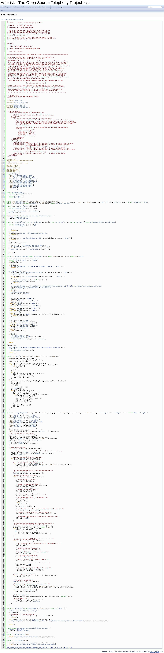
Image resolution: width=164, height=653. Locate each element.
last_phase (17, 179)
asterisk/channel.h (21, 104)
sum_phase (16, 180)
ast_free (12, 212)
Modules (23, 7)
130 (3, 180)
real (35, 429)
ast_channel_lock (15, 271)
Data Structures (44, 7)
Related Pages (15, 7)
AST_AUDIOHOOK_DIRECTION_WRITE (33, 245)
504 (3, 640)
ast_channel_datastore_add (20, 336)
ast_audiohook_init (18, 286)
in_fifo (16, 175)
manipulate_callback (31, 287)
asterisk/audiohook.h (21, 107)
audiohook (35, 211)
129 (3, 179)
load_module (19, 640)
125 (3, 174)
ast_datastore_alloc (32, 276)
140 (3, 192)
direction (111, 222)
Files (54, 7)
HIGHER (20, 302)
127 (3, 176)
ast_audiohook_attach (18, 339)
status (22, 233)
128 (3, 178)
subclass (75, 620)
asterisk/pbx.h (19, 105)
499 (3, 634)
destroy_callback (22, 206)
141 (3, 194)
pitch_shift (19, 203)
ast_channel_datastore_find (32, 238)
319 (3, 413)
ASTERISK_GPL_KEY (38, 648)
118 (3, 165)
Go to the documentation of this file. (12, 19)
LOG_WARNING (21, 266)
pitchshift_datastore (43, 216)
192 (3, 256)
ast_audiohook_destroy (17, 211)
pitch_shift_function (40, 628)
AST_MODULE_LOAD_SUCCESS (47, 644)
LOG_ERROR (18, 347)
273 (3, 356)
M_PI (17, 387)
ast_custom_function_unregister (25, 636)
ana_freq (16, 182)
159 (3, 216)
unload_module (20, 634)
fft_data (15, 174)
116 (3, 163)
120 (3, 168)
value (81, 256)
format (81, 620)
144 (3, 197)
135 (3, 186)
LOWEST (20, 307)
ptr (36, 611)
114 (3, 160)
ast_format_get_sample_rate (59, 620)
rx (28, 249)
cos (16, 388)
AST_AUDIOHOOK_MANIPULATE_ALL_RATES (88, 286)
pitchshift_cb (20, 222)
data (24, 243)
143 (3, 196)
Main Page (5, 7)
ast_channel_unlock (18, 273)
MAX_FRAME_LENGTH (25, 175)
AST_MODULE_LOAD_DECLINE (27, 644)
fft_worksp (17, 178)
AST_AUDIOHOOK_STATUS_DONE (37, 233)
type (11, 217)
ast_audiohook (19, 194)
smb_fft (18, 201)
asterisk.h (18, 100)
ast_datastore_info (28, 216)
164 (3, 222)
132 (3, 182)
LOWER (20, 309)
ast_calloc (25, 280)
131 (3, 181)
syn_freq (16, 185)
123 (3, 171)
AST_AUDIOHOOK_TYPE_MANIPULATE (51, 286)
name (11, 629)
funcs (2, 10)
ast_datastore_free (20, 281)
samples (43, 616)
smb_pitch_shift (21, 202)
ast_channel (60, 222)
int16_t (104, 202)
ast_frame (32, 203)
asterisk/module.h (20, 102)
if (9, 616)
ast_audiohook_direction (99, 222)
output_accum (17, 181)
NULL (36, 224)
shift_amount (17, 189)
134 (3, 185)
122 (3, 170)
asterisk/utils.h (20, 106)
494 (3, 628)
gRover (15, 187)
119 (3, 166)
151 (3, 206)
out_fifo (16, 176)
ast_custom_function (24, 628)
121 (3, 169)
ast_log (13, 266)
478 (3, 608)
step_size (41, 431)
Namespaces (32, 7)
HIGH (19, 304)
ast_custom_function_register (27, 643)
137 (3, 189)
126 (3, 175)
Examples (61, 7)
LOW (19, 312)
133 (3, 184)
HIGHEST (20, 299)
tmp (25, 429)
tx (28, 246)
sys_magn (16, 186)
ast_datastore (19, 224)
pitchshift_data (17, 192)
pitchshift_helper (21, 256)
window (30, 429)
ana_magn (16, 184)
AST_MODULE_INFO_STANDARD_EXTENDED (19, 648)
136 (3, 187)
